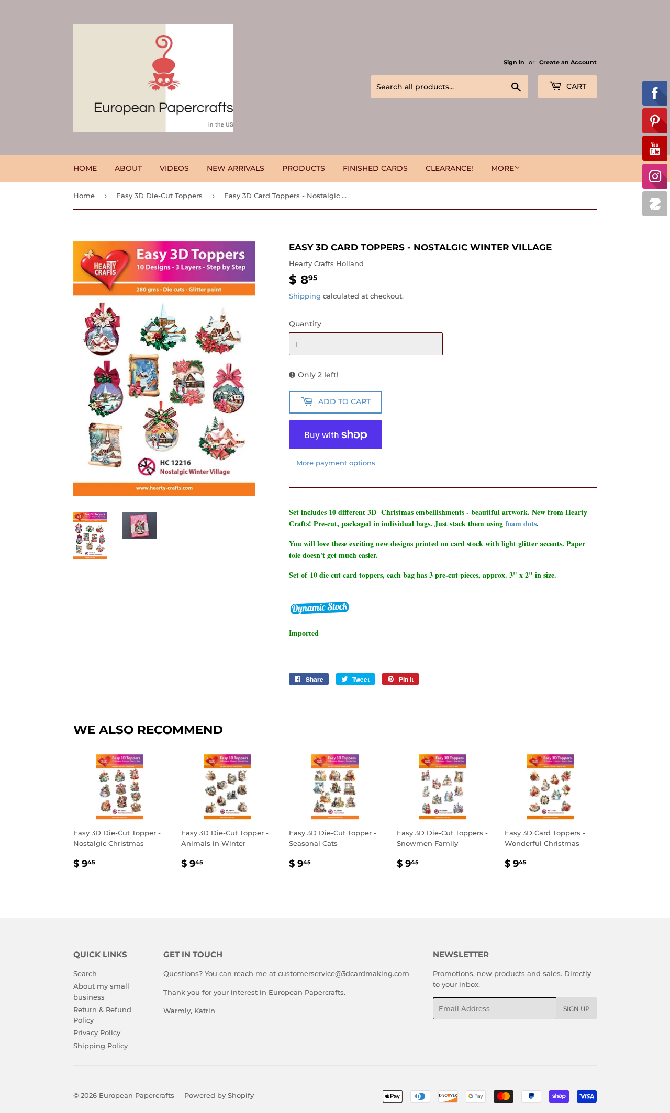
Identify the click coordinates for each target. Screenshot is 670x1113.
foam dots (521, 523)
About (128, 168)
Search (85, 973)
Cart (575, 86)
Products (303, 168)
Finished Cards (375, 168)
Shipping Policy (100, 1045)
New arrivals (235, 168)
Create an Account (568, 62)
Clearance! (449, 168)
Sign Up (576, 1009)
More (502, 168)
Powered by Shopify (219, 1095)
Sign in (514, 62)
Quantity (305, 323)
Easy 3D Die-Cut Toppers (159, 195)
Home (85, 168)
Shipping (305, 296)
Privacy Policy (96, 1032)
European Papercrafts (136, 1095)
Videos (174, 168)
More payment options (335, 462)
